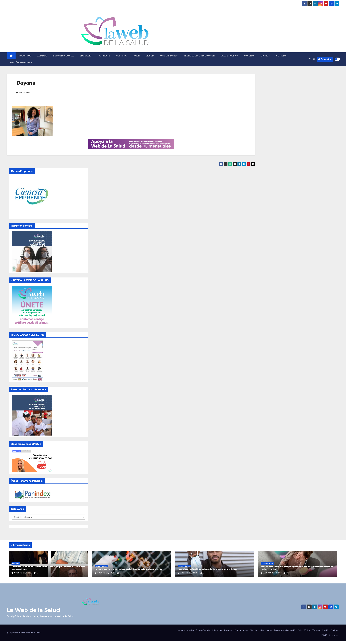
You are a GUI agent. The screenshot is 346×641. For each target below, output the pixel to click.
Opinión (265, 56)
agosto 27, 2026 (23, 573)
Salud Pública (229, 56)
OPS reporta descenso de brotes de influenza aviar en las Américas (128, 569)
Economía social (63, 56)
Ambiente (104, 56)
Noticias (281, 56)
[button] (314, 59)
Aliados (42, 56)
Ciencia (150, 56)
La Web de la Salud (33, 610)
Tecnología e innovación (199, 56)
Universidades (169, 56)
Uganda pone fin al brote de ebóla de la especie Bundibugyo (208, 569)
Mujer (136, 56)
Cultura (121, 56)
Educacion (86, 56)
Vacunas (249, 56)
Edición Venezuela (21, 62)
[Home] (11, 55)
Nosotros (25, 56)
